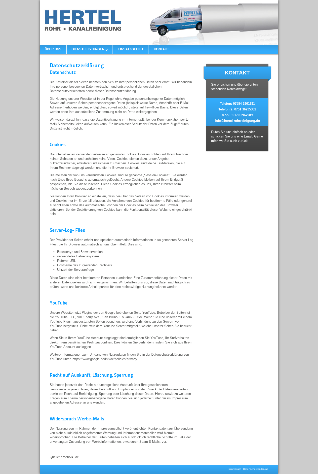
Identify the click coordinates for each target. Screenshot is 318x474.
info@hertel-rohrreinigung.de (237, 121)
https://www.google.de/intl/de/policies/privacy (105, 359)
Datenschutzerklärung (255, 469)
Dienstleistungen (90, 49)
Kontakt (161, 49)
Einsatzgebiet (131, 49)
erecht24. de (70, 457)
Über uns (53, 49)
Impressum (235, 469)
